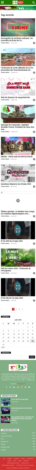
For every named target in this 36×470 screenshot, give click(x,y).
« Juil (2, 347)
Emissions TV (4, 441)
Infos (2, 439)
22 (28, 337)
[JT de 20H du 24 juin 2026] (18, 230)
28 (23, 341)
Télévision (4, 433)
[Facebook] (7, 387)
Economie (16, 458)
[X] (22, 387)
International (30, 458)
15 (28, 334)
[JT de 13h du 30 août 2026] (5, 401)
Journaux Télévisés (6, 436)
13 (19, 334)
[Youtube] (29, 387)
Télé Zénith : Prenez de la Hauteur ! (25, 465)
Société (3, 444)
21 (23, 337)
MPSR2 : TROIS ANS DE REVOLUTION (16, 157)
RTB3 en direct (25, 463)
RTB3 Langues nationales (8, 465)
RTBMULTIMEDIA (5, 43)
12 (14, 334)
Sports (14, 460)
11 (8, 334)
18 (8, 337)
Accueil (2, 12)
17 (3, 337)
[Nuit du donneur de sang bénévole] (18, 87)
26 (14, 341)
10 (3, 334)
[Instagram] (11, 387)
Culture (9, 460)
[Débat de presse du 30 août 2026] (5, 410)
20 (19, 337)
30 (32, 341)
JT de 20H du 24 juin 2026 (12, 241)
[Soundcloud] (18, 387)
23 (32, 337)
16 (32, 334)
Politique (3, 450)
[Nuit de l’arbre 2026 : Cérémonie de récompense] (18, 258)
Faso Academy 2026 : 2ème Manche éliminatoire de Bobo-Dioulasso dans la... (22, 418)
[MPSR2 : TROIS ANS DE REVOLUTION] (18, 146)
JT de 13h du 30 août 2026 (19, 399)
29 (28, 341)
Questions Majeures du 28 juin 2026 (16, 184)
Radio (20, 460)
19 (14, 337)
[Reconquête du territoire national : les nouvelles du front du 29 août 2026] (18, 27)
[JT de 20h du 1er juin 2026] (18, 287)
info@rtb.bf (21, 384)
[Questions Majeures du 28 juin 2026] (18, 173)
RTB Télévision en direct (13, 463)
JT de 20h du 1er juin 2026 (12, 298)
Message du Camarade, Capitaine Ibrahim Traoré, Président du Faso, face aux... (17, 127)
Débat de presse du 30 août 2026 (21, 408)
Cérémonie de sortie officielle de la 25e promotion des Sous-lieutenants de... (17, 69)
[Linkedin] (14, 387)
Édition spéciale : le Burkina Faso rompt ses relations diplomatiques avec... (17, 212)
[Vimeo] (26, 387)
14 (23, 334)
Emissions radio (5, 447)
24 (3, 341)
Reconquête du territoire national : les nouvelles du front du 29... (17, 39)
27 (19, 341)
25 (8, 341)
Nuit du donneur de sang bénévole (15, 97)
